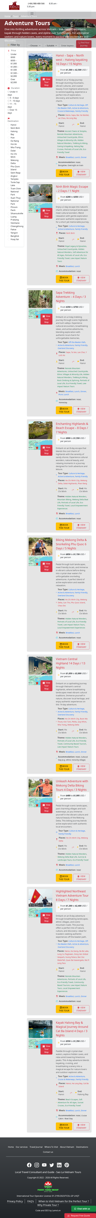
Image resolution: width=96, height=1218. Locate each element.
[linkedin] (59, 1165)
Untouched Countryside (67, 137)
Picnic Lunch (63, 394)
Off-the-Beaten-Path (76, 342)
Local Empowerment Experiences (71, 627)
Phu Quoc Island (15, 168)
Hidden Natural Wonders (75, 496)
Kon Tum (67, 721)
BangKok (15, 236)
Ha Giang (74, 951)
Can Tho (66, 602)
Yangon (14, 232)
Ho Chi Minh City (72, 480)
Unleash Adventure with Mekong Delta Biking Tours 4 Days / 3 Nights (72, 785)
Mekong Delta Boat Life (67, 857)
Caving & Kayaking (65, 146)
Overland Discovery (66, 348)
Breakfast (70, 157)
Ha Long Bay (71, 118)
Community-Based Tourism (75, 744)
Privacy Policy (15, 1201)
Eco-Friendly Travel (74, 383)
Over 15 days (12, 111)
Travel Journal (36, 1147)
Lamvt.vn (56, 1210)
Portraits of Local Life (73, 149)
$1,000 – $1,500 (14, 68)
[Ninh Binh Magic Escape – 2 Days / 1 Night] (40, 193)
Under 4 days (12, 93)
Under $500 (14, 56)
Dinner (84, 157)
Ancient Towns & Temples (75, 131)
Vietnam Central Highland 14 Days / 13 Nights (70, 663)
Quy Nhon (82, 721)
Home (7, 16)
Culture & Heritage (76, 105)
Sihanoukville (17, 213)
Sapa (73, 115)
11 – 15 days (12, 105)
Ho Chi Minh (14, 155)
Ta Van (74, 352)
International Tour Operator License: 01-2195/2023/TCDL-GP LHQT (48, 1196)
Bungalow (62, 165)
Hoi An (14, 144)
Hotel (78, 162)
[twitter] (52, 1165)
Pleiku (74, 721)
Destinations (82, 1147)
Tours (15, 16)
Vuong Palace (71, 957)
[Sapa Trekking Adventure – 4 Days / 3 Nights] (40, 299)
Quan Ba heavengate (75, 960)
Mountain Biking (64, 499)
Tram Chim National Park (16, 191)
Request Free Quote (80, 1215)
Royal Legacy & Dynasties (75, 246)
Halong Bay (14, 133)
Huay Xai (15, 239)
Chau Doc (62, 605)
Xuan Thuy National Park (15, 200)
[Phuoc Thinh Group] (48, 1186)
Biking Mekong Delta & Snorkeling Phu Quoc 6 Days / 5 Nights (71, 544)
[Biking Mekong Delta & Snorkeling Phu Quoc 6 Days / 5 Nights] (40, 546)
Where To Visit (51, 1147)
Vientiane (15, 223)
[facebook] (29, 1165)
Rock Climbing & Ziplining (68, 380)
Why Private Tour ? (48, 1205)
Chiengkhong (17, 226)
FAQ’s (30, 1201)
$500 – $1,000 (14, 62)
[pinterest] (66, 1165)
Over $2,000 (14, 81)
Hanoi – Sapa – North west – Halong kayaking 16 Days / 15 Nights (72, 59)
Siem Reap (15, 172)
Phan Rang (82, 483)
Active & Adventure (80, 108)
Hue (12, 137)
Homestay (63, 402)
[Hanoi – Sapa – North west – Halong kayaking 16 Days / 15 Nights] (40, 62)
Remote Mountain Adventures (69, 134)
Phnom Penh (14, 209)
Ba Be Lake (83, 951)
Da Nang (15, 140)
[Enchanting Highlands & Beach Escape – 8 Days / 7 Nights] (40, 430)
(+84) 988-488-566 (36, 3)
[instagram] (36, 1165)
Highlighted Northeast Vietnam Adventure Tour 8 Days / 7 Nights (72, 895)
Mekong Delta (14, 162)
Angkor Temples (14, 177)
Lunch (77, 157)
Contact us (48, 1152)
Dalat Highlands (70, 483)
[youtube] (44, 1165)
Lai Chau (61, 118)
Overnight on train (75, 165)
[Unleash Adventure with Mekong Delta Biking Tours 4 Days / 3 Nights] (40, 788)
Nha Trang (15, 147)
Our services (22, 1147)
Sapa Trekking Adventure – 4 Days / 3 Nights (71, 297)
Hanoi (13, 124)
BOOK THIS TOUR (64, 173)
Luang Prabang (15, 218)
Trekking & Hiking (80, 143)
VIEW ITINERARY (81, 173)
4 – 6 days (14, 97)
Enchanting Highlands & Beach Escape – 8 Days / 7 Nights (72, 428)
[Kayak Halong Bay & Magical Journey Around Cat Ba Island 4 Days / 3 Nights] (40, 1029)
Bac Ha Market (82, 115)
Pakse (13, 229)
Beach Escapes (72, 1099)
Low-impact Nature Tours (74, 624)
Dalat (13, 150)
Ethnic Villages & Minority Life (69, 374)
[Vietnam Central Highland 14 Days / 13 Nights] (40, 666)
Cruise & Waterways (66, 111)
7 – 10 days (14, 100)
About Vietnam (67, 1147)
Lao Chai (81, 352)
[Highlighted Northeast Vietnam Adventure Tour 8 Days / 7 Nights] (40, 898)
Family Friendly (81, 111)
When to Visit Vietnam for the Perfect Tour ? (63, 1201)
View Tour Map (47, 82)
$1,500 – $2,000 (14, 74)
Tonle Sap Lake (15, 184)
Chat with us (83, 1208)
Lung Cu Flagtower (65, 954)
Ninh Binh (15, 128)
